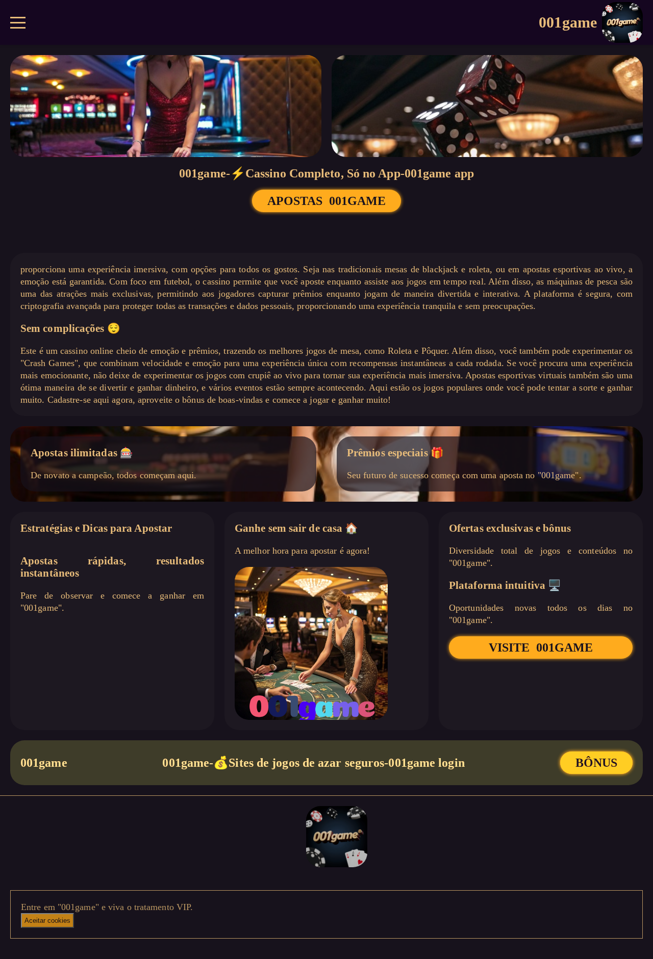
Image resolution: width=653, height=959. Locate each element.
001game (568, 22)
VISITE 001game (541, 647)
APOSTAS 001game (326, 201)
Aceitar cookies (47, 920)
